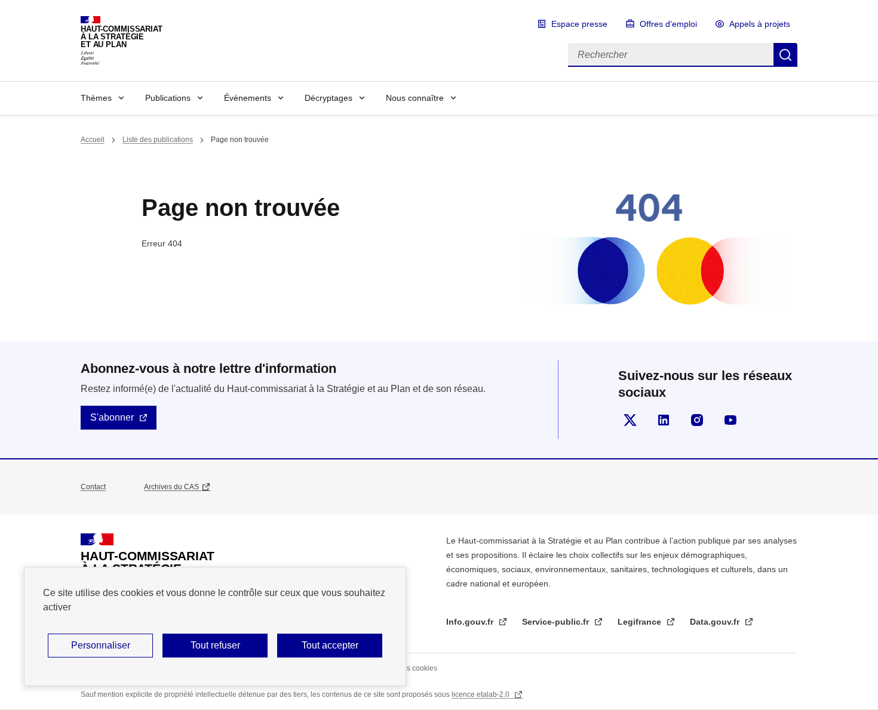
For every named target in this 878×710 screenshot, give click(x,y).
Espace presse (579, 24)
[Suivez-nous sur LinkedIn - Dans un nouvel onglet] (664, 420)
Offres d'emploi (668, 24)
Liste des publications (157, 139)
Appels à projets (759, 24)
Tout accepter (330, 645)
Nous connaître (415, 98)
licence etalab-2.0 (481, 694)
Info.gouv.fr (471, 621)
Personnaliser (100, 645)
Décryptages (328, 98)
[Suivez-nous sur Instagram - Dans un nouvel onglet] (697, 420)
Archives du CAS (171, 487)
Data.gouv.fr (716, 621)
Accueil (93, 139)
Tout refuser (215, 645)
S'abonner (112, 417)
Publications (168, 98)
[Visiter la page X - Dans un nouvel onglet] (630, 420)
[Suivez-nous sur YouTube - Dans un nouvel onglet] (730, 420)
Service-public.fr (556, 621)
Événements (247, 98)
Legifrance (641, 621)
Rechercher (785, 55)
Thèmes (96, 98)
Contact (93, 487)
